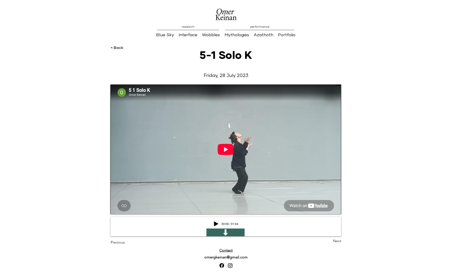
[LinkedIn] (230, 265)
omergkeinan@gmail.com (226, 257)
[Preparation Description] (225, 232)
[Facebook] (222, 265)
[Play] (216, 223)
